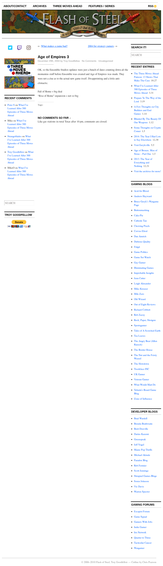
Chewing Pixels (142, 225)
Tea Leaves (139, 335)
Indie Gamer (140, 527)
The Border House (143, 349)
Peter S (11, 104)
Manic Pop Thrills (143, 449)
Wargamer (139, 548)
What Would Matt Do (145, 384)
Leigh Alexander (142, 283)
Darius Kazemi (141, 434)
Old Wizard (140, 299)
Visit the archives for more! (147, 171)
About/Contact (15, 6)
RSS (150, 6)
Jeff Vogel (139, 444)
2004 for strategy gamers (101, 46)
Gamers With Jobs (143, 521)
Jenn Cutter (139, 278)
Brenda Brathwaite (143, 423)
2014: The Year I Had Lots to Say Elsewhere (147, 138)
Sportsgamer (140, 325)
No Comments (89, 61)
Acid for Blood (141, 190)
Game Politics (141, 252)
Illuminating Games (144, 267)
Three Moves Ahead (67, 6)
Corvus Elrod (140, 231)
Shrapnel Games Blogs (145, 475)
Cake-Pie (138, 215)
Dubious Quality (142, 241)
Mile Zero (139, 293)
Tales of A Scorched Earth (147, 330)
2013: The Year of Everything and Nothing (143, 162)
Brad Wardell (140, 418)
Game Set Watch (142, 257)
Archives (39, 6)
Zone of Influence (143, 398)
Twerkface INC (141, 369)
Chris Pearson (149, 562)
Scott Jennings (141, 470)
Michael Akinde (142, 455)
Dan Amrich (140, 236)
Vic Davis (139, 486)
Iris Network (140, 532)
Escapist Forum (142, 511)
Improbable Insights (144, 272)
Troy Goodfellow (15, 151)
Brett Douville (141, 428)
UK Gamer (139, 374)
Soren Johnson (141, 481)
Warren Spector (142, 491)
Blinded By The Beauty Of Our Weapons (147, 120)
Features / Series (102, 6)
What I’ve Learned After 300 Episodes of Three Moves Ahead (20, 110)
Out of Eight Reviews (145, 304)
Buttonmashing (141, 210)
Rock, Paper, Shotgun (145, 320)
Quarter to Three (142, 537)
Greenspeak (140, 439)
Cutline (135, 562)
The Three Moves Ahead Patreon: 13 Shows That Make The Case (146, 77)
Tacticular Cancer (143, 542)
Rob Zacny (139, 314)
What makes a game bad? (54, 46)
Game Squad (140, 516)
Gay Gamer (139, 262)
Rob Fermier (140, 465)
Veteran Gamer (141, 379)
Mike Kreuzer (141, 288)
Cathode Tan (140, 220)
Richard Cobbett (142, 309)
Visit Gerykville (142, 145)
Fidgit (137, 246)
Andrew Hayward (143, 196)
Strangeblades (14, 136)
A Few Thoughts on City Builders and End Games (146, 110)
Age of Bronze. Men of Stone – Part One (145, 152)
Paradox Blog (141, 460)
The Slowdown (141, 363)
